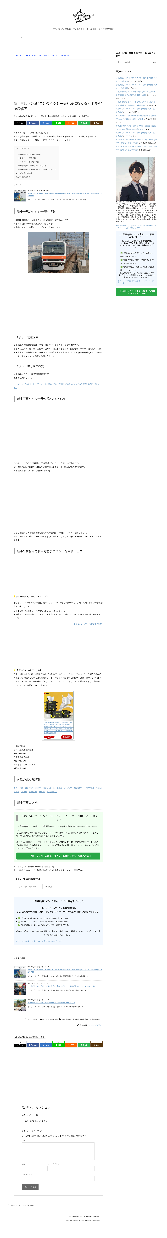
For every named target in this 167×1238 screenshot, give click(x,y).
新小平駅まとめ (23, 177)
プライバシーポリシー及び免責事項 (20, 1205)
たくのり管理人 (95, 1025)
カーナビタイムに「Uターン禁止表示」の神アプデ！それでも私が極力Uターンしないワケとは (61, 986)
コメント (25, 1141)
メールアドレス (53, 1164)
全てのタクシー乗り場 (38, 55)
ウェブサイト (27, 1174)
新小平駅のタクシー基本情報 (28, 154)
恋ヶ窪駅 (68, 788)
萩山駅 (99, 788)
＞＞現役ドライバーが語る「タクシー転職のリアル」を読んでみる (58, 856)
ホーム (20, 55)
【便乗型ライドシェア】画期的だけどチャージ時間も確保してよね (51, 1003)
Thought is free (96, 1220)
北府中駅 (29, 788)
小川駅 (16, 792)
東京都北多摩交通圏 (69, 116)
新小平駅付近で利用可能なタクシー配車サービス (36, 169)
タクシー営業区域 (27, 158)
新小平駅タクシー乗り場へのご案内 (31, 166)
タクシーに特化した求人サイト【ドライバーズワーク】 (40, 941)
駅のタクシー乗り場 (60, 55)
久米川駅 (33, 792)
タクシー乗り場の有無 (28, 162)
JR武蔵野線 (54, 116)
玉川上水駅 (57, 788)
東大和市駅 (52, 792)
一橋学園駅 (89, 788)
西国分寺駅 (18, 788)
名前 (23, 1164)
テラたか (128, 136)
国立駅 (38, 788)
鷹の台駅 (78, 788)
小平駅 (42, 792)
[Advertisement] (58, 80)
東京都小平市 (83, 116)
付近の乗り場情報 (24, 173)
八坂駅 (24, 792)
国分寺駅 (47, 788)
